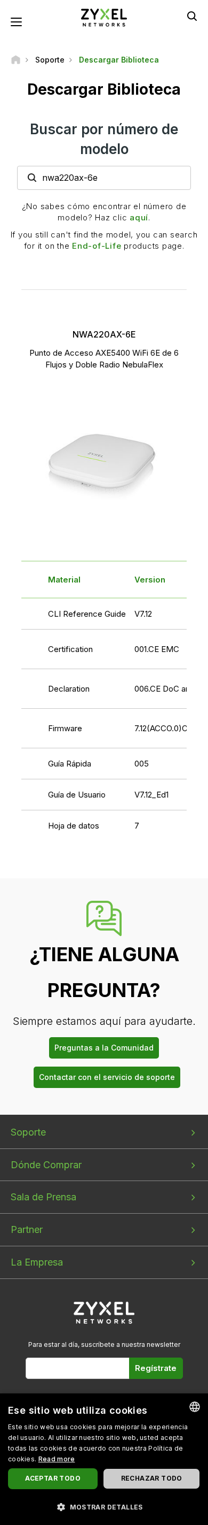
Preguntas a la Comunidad (104, 1047)
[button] (104, 1506)
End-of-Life (96, 246)
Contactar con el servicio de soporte (107, 1077)
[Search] (192, 16)
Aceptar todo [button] (53, 1478)
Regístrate (156, 1368)
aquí (139, 217)
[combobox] (194, 1406)
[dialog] (104, 1459)
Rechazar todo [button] (151, 1478)
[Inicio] (16, 59)
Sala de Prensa (43, 1196)
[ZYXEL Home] (104, 17)
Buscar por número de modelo (104, 139)
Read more (56, 1459)
